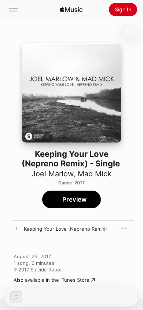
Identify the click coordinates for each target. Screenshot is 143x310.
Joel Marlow (52, 173)
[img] (71, 9)
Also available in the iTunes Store (51, 280)
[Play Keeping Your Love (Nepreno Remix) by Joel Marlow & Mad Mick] (16, 229)
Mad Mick (94, 173)
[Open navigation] (13, 9)
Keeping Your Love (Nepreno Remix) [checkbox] (65, 229)
